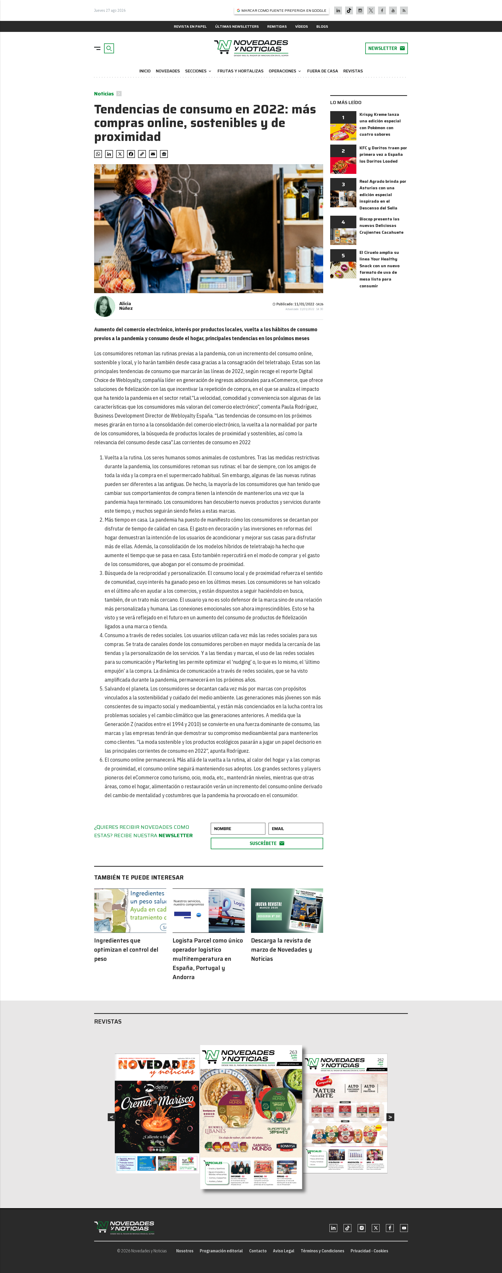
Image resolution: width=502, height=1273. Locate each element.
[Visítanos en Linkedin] (338, 10)
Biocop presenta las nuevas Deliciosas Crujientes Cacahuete (381, 226)
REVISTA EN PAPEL (190, 26)
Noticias (104, 93)
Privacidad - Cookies (369, 1250)
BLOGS (322, 26)
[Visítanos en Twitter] (371, 10)
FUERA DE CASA (322, 71)
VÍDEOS (301, 26)
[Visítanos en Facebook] (382, 10)
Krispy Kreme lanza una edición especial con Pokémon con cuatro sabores (380, 124)
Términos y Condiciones (322, 1250)
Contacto (258, 1250)
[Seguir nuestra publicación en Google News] (164, 154)
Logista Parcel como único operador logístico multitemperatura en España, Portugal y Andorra (208, 959)
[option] (251, 1117)
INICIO (145, 71)
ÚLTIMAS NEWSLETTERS (237, 26)
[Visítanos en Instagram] (360, 10)
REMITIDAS (277, 26)
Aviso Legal (283, 1250)
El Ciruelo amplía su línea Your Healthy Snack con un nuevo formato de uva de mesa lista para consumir (380, 269)
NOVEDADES (168, 71)
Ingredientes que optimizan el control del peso (126, 949)
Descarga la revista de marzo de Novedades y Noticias (281, 949)
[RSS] (404, 10)
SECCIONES (198, 71)
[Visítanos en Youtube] (393, 10)
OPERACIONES (285, 71)
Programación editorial (221, 1250)
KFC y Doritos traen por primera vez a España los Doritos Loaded (383, 154)
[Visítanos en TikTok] (349, 10)
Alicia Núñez (126, 306)
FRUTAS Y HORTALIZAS (241, 71)
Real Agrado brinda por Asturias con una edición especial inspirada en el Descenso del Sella (383, 194)
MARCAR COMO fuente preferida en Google (283, 10)
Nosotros (184, 1250)
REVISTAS (353, 71)
